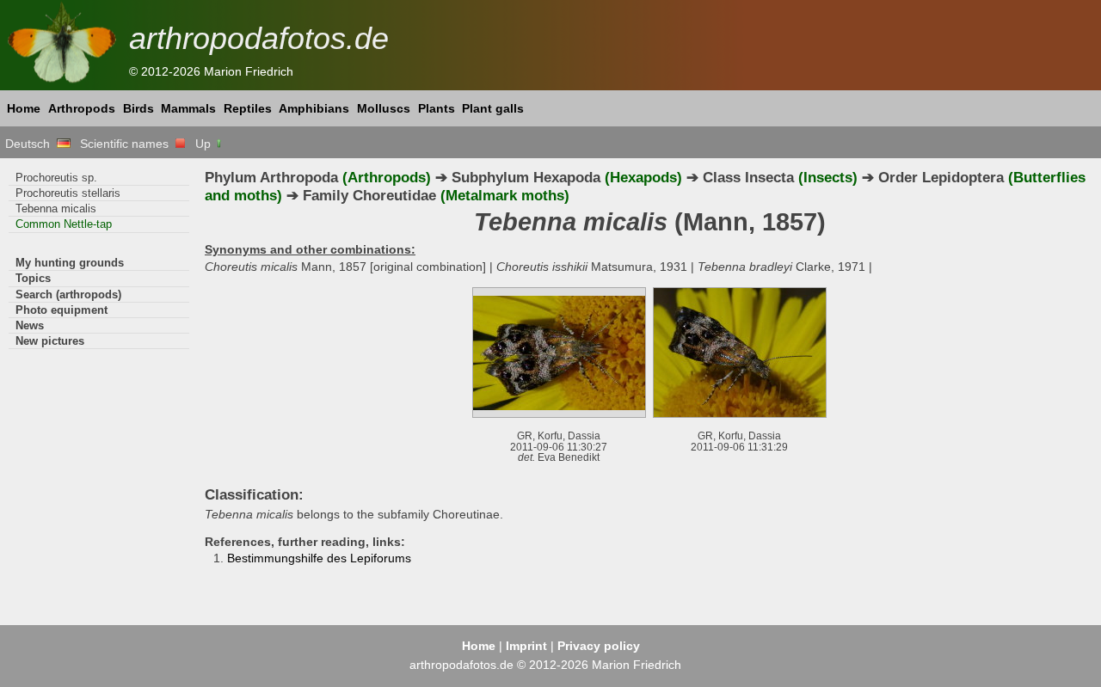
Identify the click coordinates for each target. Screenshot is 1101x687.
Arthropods (81, 108)
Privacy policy (598, 646)
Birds (138, 108)
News (29, 325)
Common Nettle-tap (63, 224)
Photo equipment (61, 310)
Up (204, 143)
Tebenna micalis (55, 208)
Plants (436, 108)
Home (23, 108)
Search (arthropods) (68, 294)
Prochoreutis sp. (56, 177)
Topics (33, 278)
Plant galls (493, 108)
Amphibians (314, 108)
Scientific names (127, 143)
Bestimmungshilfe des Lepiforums (319, 558)
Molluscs (383, 108)
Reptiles (248, 108)
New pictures (49, 340)
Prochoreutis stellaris (67, 193)
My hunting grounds (69, 262)
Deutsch (31, 143)
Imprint (526, 646)
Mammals (188, 108)
